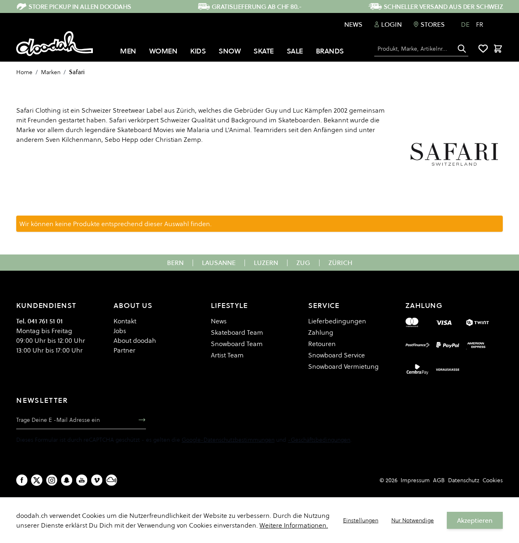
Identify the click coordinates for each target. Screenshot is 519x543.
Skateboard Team (237, 332)
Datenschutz (463, 480)
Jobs (120, 330)
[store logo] (54, 43)
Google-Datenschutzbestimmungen (228, 440)
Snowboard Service (336, 355)
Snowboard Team (237, 343)
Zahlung (320, 332)
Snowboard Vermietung (343, 366)
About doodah (135, 340)
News (353, 24)
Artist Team (227, 355)
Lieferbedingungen (337, 320)
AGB (439, 480)
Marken (50, 72)
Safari (77, 72)
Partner (124, 350)
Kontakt (125, 320)
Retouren (322, 343)
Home (24, 72)
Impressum (415, 480)
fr (479, 24)
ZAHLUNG (423, 305)
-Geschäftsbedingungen (319, 440)
